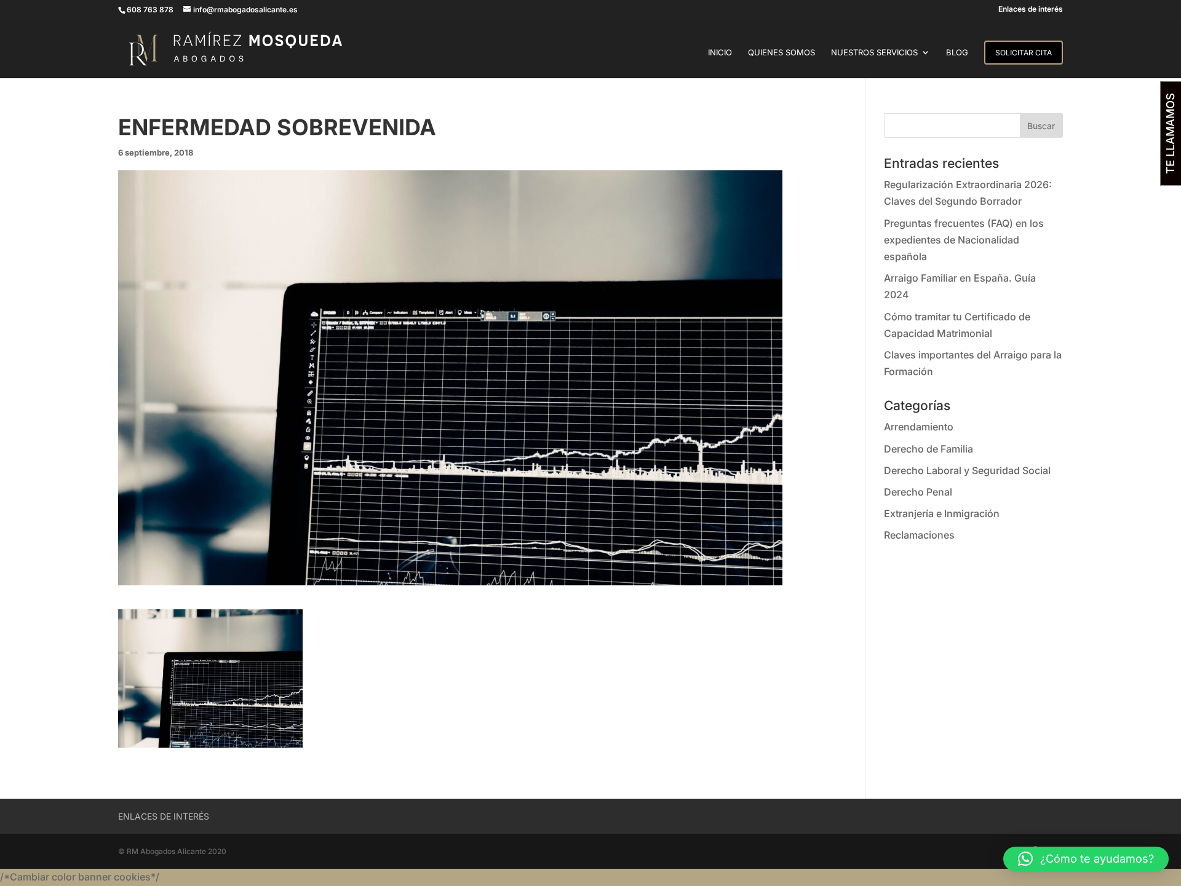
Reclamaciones (919, 535)
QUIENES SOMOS (781, 52)
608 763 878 (150, 9)
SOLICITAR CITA (1023, 52)
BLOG (957, 52)
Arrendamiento (918, 427)
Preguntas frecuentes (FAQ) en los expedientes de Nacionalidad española (964, 240)
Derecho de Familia (928, 449)
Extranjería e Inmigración (942, 513)
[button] (1086, 859)
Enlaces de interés (1030, 10)
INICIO (720, 52)
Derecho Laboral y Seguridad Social (967, 470)
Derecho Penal (918, 492)
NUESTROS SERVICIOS (874, 52)
